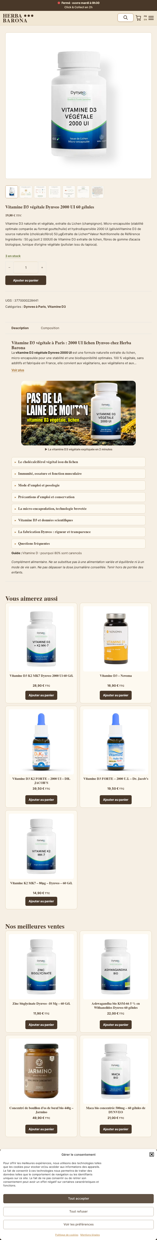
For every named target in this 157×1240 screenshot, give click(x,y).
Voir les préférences (79, 1224)
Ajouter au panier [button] (41, 695)
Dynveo (103, 343)
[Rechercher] (125, 17)
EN (145, 19)
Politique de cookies (66, 1234)
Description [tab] (20, 328)
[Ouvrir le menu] (151, 18)
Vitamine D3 (56, 307)
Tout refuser (78, 1211)
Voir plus (17, 370)
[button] (152, 1154)
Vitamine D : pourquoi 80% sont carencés (52, 553)
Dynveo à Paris (35, 307)
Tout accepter (78, 1198)
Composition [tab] (50, 328)
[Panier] (138, 18)
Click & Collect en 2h (78, 7)
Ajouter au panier (25, 280)
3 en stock (13, 256)
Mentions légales (90, 1234)
